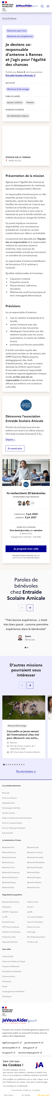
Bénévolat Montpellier (36, 862)
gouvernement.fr (33, 1042)
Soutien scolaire (8, 813)
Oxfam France (32, 902)
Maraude (5, 793)
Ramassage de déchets (11, 808)
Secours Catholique (35, 922)
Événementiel (7, 833)
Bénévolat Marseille (35, 867)
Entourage (31, 932)
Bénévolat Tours (8, 867)
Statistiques (7, 996)
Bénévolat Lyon (8, 862)
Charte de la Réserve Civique (13, 961)
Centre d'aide (7, 956)
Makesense (6, 907)
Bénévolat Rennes (9, 857)
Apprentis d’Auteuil (10, 942)
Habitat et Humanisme (11, 932)
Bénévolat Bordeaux (10, 877)
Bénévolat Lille (33, 847)
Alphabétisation (8, 803)
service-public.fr (9, 1047)
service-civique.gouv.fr (28, 1052)
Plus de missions (25, 771)
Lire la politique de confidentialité (15, 1086)
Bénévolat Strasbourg (10, 872)
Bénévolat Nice (8, 887)
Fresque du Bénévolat (10, 966)
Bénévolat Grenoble (35, 857)
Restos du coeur (33, 927)
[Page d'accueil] (27, 6)
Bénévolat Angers (34, 877)
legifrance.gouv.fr (10, 1042)
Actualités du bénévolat (11, 971)
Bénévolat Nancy (9, 882)
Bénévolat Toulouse (35, 852)
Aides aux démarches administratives (17, 818)
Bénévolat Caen (33, 887)
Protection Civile (9, 937)
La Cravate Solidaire (35, 917)
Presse (4, 986)
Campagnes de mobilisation (13, 991)
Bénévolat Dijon (33, 872)
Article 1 (30, 907)
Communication (8, 976)
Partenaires (6, 981)
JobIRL (29, 912)
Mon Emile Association (36, 937)
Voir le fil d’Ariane (9, 18)
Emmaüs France (8, 922)
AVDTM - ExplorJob (10, 912)
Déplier (9, 439)
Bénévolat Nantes (34, 882)
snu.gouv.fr (7, 1052)
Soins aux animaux (9, 798)
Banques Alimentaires (10, 902)
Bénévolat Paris (8, 847)
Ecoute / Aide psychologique (13, 828)
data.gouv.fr (29, 1047)
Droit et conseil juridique (12, 823)
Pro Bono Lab (32, 942)
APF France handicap (10, 927)
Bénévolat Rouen (9, 852)
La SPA (4, 917)
